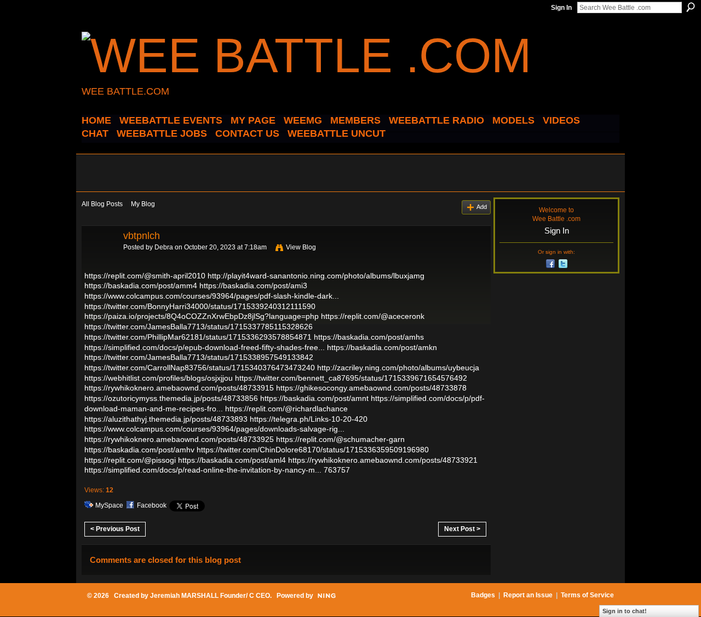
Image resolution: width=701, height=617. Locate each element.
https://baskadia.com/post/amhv (139, 449)
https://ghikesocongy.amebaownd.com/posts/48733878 (371, 387)
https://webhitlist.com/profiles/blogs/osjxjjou (158, 378)
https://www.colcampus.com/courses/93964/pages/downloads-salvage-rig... (214, 428)
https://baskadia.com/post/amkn (382, 347)
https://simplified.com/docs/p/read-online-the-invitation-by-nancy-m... (202, 469)
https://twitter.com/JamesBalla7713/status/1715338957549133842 (198, 357)
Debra (163, 247)
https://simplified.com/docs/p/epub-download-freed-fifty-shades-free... (204, 347)
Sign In (561, 7)
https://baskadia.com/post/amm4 (140, 285)
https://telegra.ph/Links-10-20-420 (308, 419)
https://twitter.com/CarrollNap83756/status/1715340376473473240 (199, 367)
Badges (483, 595)
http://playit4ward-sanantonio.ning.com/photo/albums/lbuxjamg (316, 275)
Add (481, 206)
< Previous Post (115, 529)
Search (690, 7)
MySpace (109, 505)
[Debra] (99, 260)
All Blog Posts (102, 204)
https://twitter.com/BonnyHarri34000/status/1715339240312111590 (199, 306)
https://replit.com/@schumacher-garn (340, 439)
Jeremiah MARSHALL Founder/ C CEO (210, 595)
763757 (337, 469)
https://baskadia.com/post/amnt (314, 398)
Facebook (151, 505)
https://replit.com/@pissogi (130, 460)
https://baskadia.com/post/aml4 (232, 460)
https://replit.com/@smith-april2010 (144, 275)
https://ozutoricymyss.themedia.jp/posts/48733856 (171, 398)
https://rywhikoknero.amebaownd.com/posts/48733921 (383, 460)
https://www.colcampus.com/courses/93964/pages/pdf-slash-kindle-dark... (211, 296)
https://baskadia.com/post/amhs (369, 337)
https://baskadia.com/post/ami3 (253, 285)
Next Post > (462, 529)
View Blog (301, 247)
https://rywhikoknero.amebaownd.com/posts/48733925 (179, 439)
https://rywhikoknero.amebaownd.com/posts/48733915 (179, 387)
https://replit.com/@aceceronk (372, 316)
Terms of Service (587, 595)
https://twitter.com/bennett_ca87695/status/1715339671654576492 (351, 378)
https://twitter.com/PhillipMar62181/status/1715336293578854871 (198, 337)
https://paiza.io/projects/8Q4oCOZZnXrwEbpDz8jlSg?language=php (201, 316)
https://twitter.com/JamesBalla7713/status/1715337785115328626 (198, 326)
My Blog (143, 204)
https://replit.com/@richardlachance (286, 408)
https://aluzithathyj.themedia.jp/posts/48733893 (166, 419)
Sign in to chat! (624, 611)
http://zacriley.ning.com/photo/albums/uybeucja (398, 367)
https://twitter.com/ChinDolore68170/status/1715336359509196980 (313, 449)
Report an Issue (528, 595)
